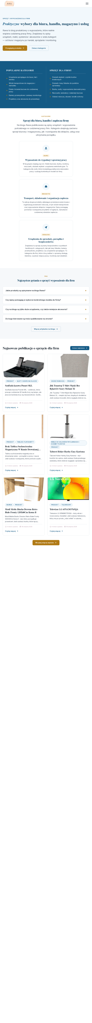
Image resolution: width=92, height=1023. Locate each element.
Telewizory (66, 505)
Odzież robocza (57, 381)
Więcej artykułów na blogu (44, 329)
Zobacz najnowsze (78, 348)
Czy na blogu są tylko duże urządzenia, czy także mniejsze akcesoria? (36, 309)
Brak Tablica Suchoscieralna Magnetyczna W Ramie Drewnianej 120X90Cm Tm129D (21, 449)
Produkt (10, 381)
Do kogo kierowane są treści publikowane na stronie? (29, 319)
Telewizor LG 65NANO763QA (64, 509)
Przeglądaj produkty (13, 48)
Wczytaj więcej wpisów (44, 543)
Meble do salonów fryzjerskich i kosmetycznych (65, 443)
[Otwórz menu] (87, 3)
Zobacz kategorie (39, 48)
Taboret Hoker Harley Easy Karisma (67, 451)
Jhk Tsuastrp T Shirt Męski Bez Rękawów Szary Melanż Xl (65, 387)
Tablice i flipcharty (25, 442)
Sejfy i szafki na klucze (27, 381)
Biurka (9, 505)
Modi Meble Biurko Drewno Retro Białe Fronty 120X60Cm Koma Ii (21, 511)
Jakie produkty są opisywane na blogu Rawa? (25, 290)
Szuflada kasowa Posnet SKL (18, 385)
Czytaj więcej (10, 407)
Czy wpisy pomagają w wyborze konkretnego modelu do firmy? (33, 300)
